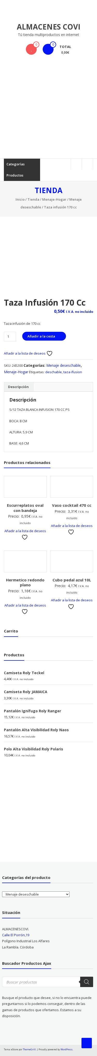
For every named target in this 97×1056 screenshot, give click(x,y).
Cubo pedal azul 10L (72, 579)
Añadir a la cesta (41, 336)
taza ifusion (72, 372)
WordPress (66, 1049)
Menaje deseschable (63, 365)
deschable (53, 372)
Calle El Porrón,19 (15, 935)
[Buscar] (86, 982)
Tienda (33, 199)
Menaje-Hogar (54, 199)
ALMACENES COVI (48, 27)
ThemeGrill (29, 1049)
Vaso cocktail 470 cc (71, 505)
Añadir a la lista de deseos (25, 353)
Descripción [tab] (18, 386)
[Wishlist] (31, 49)
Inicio (20, 199)
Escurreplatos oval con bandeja (25, 508)
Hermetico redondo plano (25, 582)
